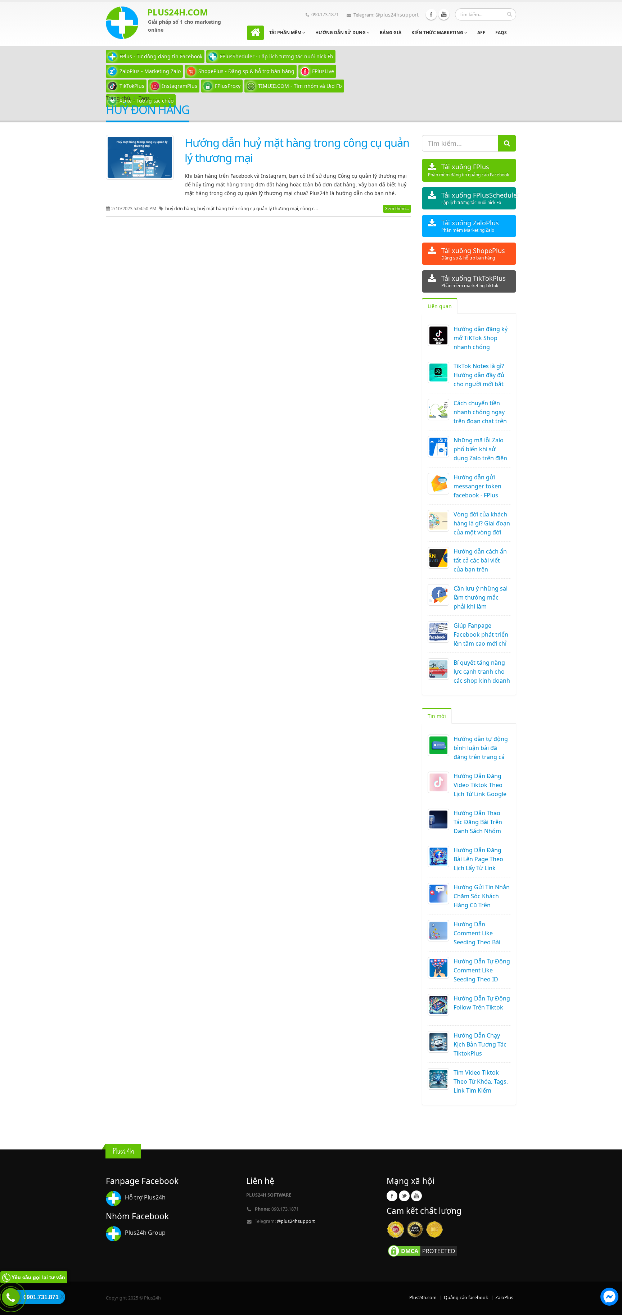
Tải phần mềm (285, 33)
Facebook (431, 14)
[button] (609, 1298)
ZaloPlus (504, 1297)
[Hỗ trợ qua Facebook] (609, 1298)
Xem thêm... (397, 208)
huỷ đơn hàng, (181, 208)
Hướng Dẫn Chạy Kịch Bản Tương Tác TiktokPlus (480, 1044)
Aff (481, 33)
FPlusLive (323, 71)
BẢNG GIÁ (390, 33)
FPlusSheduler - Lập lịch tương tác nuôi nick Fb (276, 56)
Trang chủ (118, 98)
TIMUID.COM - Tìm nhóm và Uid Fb (300, 85)
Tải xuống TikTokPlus (473, 281)
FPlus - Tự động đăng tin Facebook (161, 56)
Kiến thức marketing (437, 33)
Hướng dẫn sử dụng (341, 33)
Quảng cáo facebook (466, 1297)
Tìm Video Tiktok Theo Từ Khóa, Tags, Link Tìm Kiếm (481, 1081)
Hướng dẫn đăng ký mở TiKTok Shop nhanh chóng (481, 338)
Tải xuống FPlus (468, 170)
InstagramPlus (179, 85)
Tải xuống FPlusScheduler (479, 198)
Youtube (443, 14)
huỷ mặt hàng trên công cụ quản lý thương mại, (248, 208)
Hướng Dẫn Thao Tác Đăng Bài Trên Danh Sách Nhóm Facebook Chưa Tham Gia (478, 831)
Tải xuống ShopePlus (473, 253)
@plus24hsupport (397, 14)
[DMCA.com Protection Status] (423, 1250)
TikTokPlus (132, 85)
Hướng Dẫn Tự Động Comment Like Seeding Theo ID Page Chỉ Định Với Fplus (482, 979)
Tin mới (437, 716)
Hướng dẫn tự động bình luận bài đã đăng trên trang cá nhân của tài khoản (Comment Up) (481, 757)
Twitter (404, 1195)
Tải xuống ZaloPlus (470, 225)
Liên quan (440, 306)
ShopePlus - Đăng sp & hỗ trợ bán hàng (246, 71)
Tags (144, 98)
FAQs (501, 33)
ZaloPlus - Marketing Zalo (150, 71)
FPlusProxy (227, 85)
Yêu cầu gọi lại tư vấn (38, 1277)
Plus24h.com (423, 1297)
